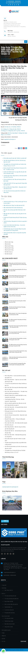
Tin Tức (3, 641)
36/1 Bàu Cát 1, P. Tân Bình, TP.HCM (12, 126)
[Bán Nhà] (10, 5)
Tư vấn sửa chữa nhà (9, 610)
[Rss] (16, 5)
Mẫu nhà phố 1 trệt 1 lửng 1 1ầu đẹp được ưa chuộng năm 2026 (18, 314)
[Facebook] (8, 5)
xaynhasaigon (14, 487)
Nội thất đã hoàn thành (10, 624)
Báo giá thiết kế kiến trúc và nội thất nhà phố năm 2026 (17, 289)
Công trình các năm (9, 627)
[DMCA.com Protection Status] (5, 521)
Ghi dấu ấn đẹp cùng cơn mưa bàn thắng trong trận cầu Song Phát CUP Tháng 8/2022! (15, 229)
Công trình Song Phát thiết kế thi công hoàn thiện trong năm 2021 (18, 351)
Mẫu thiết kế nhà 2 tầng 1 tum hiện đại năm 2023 (14, 205)
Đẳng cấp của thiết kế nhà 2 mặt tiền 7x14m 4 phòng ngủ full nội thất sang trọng (17, 264)
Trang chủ (4, 585)
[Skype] (18, 5)
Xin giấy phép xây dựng (10, 613)
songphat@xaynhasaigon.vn (10, 139)
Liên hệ (3, 638)
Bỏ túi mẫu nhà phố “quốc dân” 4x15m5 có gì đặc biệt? (15, 158)
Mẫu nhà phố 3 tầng (9, 250)
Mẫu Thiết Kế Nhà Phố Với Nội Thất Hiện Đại (13, 208)
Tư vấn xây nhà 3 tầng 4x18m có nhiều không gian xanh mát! (17, 339)
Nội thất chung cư (9, 252)
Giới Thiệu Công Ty (9, 590)
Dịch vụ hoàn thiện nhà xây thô (11, 604)
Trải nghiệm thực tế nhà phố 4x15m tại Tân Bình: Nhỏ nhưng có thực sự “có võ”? (15, 165)
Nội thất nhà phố (8, 254)
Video (3, 633)
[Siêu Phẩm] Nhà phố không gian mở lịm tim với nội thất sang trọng (17, 276)
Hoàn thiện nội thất (9, 601)
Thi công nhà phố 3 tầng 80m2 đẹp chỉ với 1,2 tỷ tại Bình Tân (17, 332)
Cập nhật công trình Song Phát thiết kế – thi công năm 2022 (18, 326)
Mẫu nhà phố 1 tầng (9, 246)
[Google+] (12, 5)
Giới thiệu (4, 588)
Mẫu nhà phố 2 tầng (9, 248)
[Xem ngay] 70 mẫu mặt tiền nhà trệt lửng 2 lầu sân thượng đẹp (17, 295)
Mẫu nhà (4, 636)
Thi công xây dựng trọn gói (10, 596)
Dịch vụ (3, 593)
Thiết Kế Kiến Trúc (8, 607)
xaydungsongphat (6, 487)
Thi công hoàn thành (9, 618)
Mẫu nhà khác (8, 244)
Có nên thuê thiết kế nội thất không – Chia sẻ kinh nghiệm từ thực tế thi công (14, 226)
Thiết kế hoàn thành (9, 621)
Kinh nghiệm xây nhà (6, 630)
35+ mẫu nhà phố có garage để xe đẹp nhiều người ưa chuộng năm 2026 (17, 364)
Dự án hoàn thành (6, 616)
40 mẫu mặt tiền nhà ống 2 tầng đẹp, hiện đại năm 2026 (17, 307)
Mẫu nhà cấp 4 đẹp (9, 242)
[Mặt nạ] (14, 5)
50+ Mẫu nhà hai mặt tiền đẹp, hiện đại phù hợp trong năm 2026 (18, 345)
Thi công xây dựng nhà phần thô (11, 598)
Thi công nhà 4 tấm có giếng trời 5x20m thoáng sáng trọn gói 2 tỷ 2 (16, 282)
